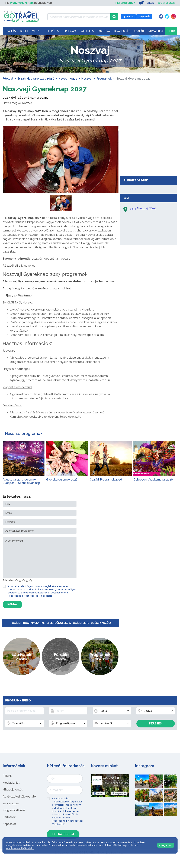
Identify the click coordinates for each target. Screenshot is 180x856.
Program (70, 31)
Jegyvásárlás (166, 2)
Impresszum (11, 803)
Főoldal (8, 78)
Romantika (156, 31)
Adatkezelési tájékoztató (19, 796)
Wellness (87, 31)
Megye (36, 31)
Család (139, 31)
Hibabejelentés (13, 789)
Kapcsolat (9, 824)
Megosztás (120, 793)
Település (52, 31)
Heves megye (68, 78)
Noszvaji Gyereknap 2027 (44, 89)
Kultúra (104, 31)
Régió (24, 31)
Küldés (12, 604)
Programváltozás (14, 810)
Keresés (155, 723)
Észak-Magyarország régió (35, 78)
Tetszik (100, 793)
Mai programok (125, 2)
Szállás (10, 31)
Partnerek (9, 817)
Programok (104, 78)
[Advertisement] (149, 148)
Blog (171, 31)
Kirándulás (122, 31)
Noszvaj (86, 78)
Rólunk (7, 775)
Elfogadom (165, 845)
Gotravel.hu (110, 777)
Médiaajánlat (11, 782)
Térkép (149, 2)
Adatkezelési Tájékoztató (38, 595)
